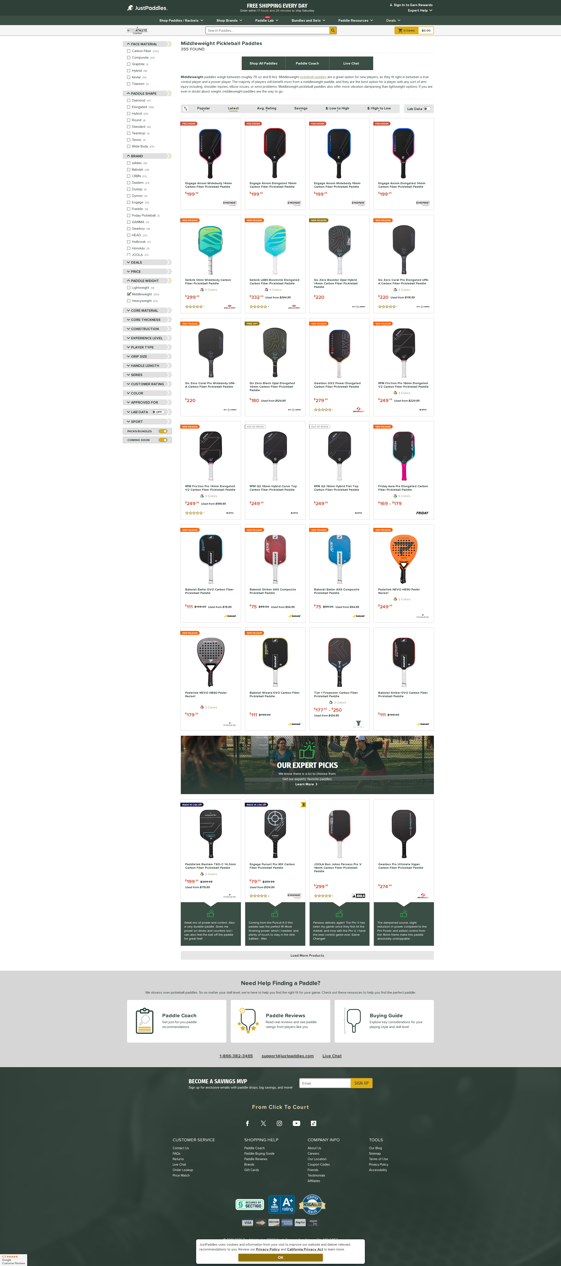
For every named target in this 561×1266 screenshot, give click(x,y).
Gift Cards (251, 1169)
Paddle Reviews (255, 1158)
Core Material (144, 310)
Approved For (144, 402)
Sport (137, 421)
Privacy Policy (268, 1249)
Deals (391, 20)
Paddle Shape (143, 93)
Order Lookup (183, 1169)
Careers (313, 1153)
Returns (178, 1158)
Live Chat (351, 63)
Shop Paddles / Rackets (179, 20)
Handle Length (145, 365)
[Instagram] (279, 1123)
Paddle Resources (353, 20)
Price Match (181, 1175)
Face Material (144, 44)
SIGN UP (361, 1083)
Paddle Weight (145, 280)
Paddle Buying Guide (259, 1153)
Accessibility (378, 1169)
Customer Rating (147, 384)
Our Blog (375, 1147)
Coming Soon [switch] (138, 440)
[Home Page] (147, 8)
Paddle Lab (264, 19)
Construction (145, 328)
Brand (137, 156)
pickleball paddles (313, 76)
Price (136, 271)
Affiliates (314, 1180)
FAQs (176, 1153)
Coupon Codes (319, 1164)
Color (137, 393)
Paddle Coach (307, 63)
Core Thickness (145, 319)
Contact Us (181, 1147)
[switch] (158, 412)
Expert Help (418, 10)
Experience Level (147, 338)
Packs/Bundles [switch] (139, 431)
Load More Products (307, 955)
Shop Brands (227, 20)
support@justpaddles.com (288, 1055)
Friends (313, 1169)
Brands (249, 1164)
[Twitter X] (263, 1123)
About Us (314, 1147)
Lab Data (139, 412)
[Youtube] (296, 1123)
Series (136, 374)
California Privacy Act (305, 1249)
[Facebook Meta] (247, 1123)
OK (280, 1257)
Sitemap (375, 1153)
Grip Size (139, 356)
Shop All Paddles (263, 63)
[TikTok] (313, 1123)
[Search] (333, 30)
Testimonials (316, 1175)
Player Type (142, 347)
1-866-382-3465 (236, 1055)
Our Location (317, 1158)
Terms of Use (378, 1158)
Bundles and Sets (306, 20)
